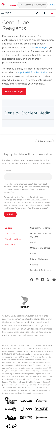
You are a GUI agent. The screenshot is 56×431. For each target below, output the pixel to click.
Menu (8, 12)
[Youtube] (54, 280)
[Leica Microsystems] (10, 418)
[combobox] (32, 5)
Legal (33, 242)
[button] (21, 4)
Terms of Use (10, 202)
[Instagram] (37, 280)
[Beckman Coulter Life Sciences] (8, 5)
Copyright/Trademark (41, 228)
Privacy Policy (37, 200)
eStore (52, 5)
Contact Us (10, 233)
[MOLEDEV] (26, 418)
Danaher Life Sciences (41, 270)
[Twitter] (48, 280)
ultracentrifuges (39, 47)
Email (7, 171)
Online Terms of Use (40, 248)
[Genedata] (10, 410)
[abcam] (26, 401)
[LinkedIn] (42, 280)
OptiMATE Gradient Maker (33, 72)
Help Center (10, 244)
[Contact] (37, 13)
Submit (10, 214)
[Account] (44, 13)
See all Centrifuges (14, 91)
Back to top (46, 141)
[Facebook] (31, 280)
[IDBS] (26, 410)
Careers (8, 228)
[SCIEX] (10, 426)
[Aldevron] (41, 401)
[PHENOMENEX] (41, 418)
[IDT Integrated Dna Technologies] (41, 410)
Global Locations (12, 239)
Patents (34, 253)
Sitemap (34, 264)
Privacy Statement (39, 259)
